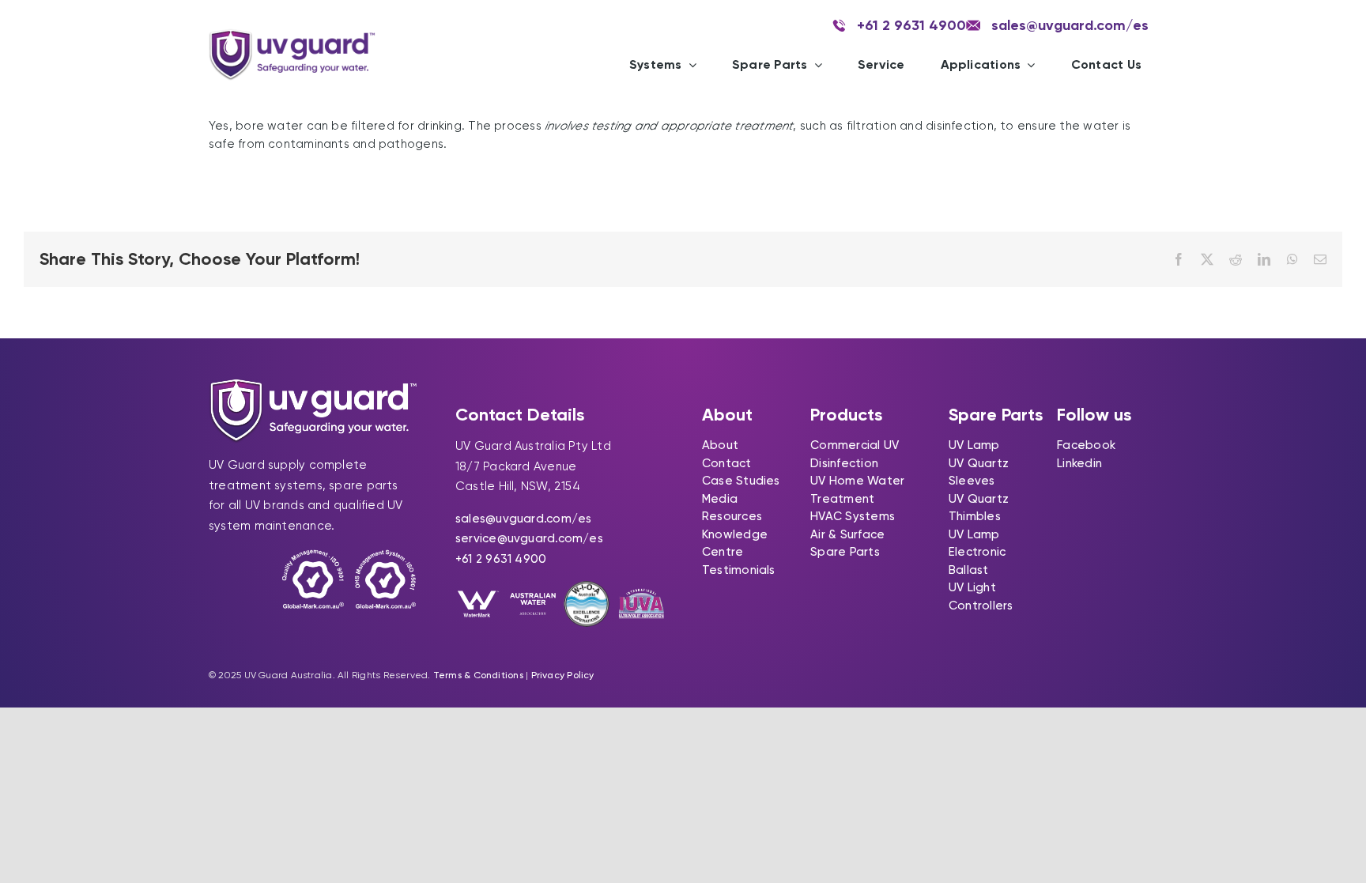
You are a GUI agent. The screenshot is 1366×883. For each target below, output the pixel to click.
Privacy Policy (562, 675)
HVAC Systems (852, 516)
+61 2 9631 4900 (500, 559)
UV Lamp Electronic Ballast (977, 552)
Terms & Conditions (478, 675)
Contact (727, 463)
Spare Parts (844, 552)
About (720, 445)
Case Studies (741, 481)
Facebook (1086, 445)
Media (720, 499)
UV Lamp (974, 445)
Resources (732, 516)
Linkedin (1079, 463)
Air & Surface (847, 534)
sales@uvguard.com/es (523, 518)
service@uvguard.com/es (529, 538)
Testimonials (738, 570)
